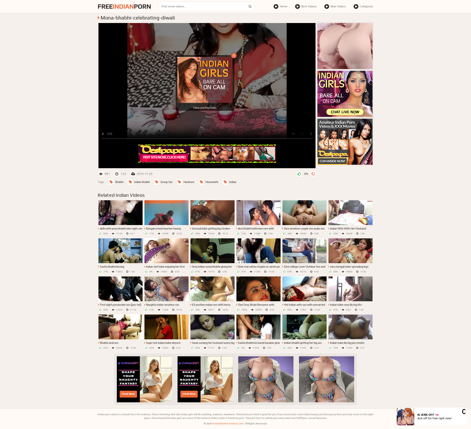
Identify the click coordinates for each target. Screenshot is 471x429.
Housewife (211, 181)
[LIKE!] (299, 174)
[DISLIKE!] (313, 174)
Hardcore (188, 181)
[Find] (250, 6)
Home (283, 6)
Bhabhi (119, 181)
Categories (366, 6)
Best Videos (309, 6)
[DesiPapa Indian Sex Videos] (345, 142)
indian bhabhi (142, 181)
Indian (232, 181)
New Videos (338, 6)
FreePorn (124, 6)
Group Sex (167, 181)
